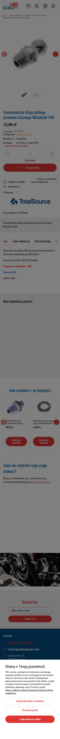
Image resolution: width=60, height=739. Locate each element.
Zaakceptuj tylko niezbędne (30, 701)
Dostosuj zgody (30, 710)
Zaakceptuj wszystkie (30, 719)
